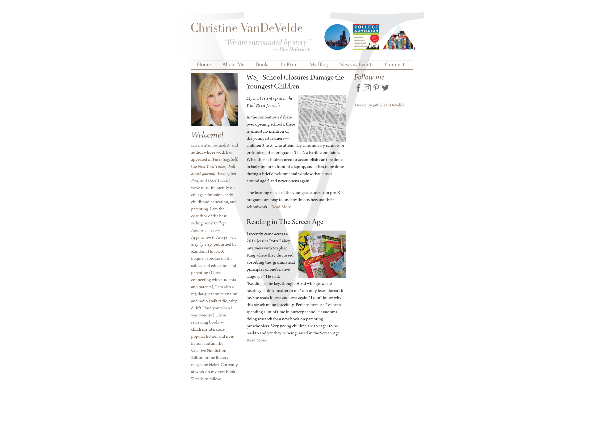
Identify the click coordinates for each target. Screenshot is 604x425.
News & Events (356, 64)
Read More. (281, 207)
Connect (394, 64)
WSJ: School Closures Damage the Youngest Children (295, 82)
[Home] (251, 38)
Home (204, 64)
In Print (289, 64)
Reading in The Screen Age (285, 222)
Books (262, 64)
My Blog (318, 64)
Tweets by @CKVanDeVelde (379, 105)
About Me (233, 64)
